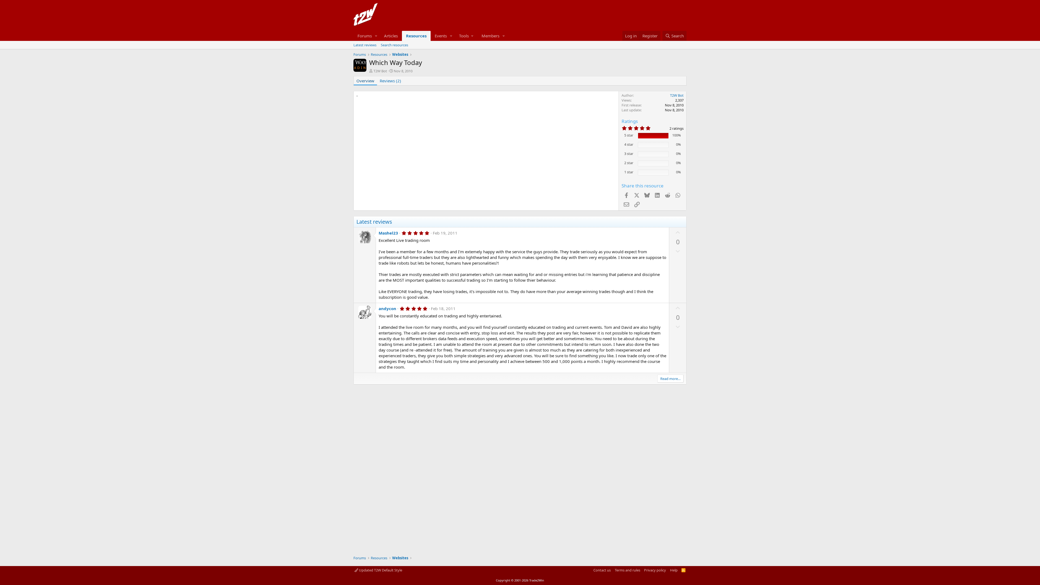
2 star (628, 162)
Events (441, 35)
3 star (628, 153)
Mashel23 (388, 233)
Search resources (394, 45)
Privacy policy (655, 570)
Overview (365, 80)
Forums (365, 35)
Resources (416, 35)
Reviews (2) (390, 80)
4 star (628, 144)
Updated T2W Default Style (380, 570)
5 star (628, 135)
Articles (391, 35)
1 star (628, 172)
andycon (387, 308)
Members (490, 35)
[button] (376, 36)
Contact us (602, 570)
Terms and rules (627, 570)
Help (674, 570)
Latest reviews (364, 45)
